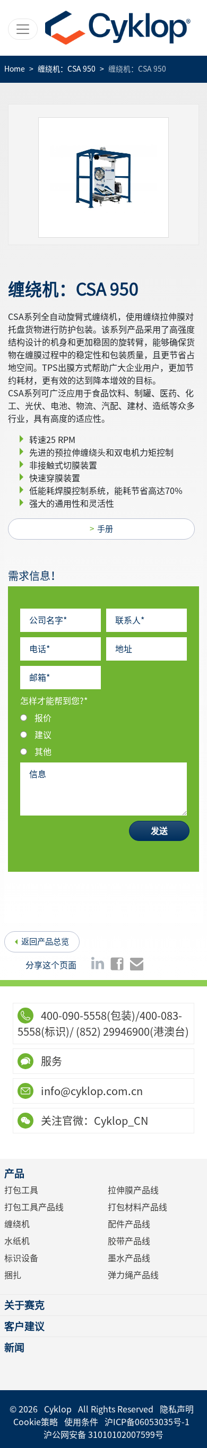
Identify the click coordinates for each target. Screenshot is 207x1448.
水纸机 (17, 1241)
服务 (50, 1061)
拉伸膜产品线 (133, 1190)
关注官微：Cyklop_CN (93, 1120)
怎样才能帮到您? (54, 701)
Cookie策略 (35, 1422)
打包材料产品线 (137, 1207)
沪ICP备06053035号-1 (147, 1422)
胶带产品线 (129, 1241)
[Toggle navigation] (23, 29)
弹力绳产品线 (133, 1275)
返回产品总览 (45, 942)
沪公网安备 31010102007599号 (103, 1434)
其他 (42, 752)
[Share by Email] (136, 963)
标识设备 (21, 1258)
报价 (42, 718)
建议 (42, 735)
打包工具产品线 (34, 1207)
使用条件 (81, 1422)
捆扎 (12, 1275)
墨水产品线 (129, 1258)
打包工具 (21, 1190)
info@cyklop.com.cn (91, 1091)
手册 (105, 529)
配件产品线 (129, 1224)
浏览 (106, 177)
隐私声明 (177, 1409)
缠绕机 (17, 1224)
